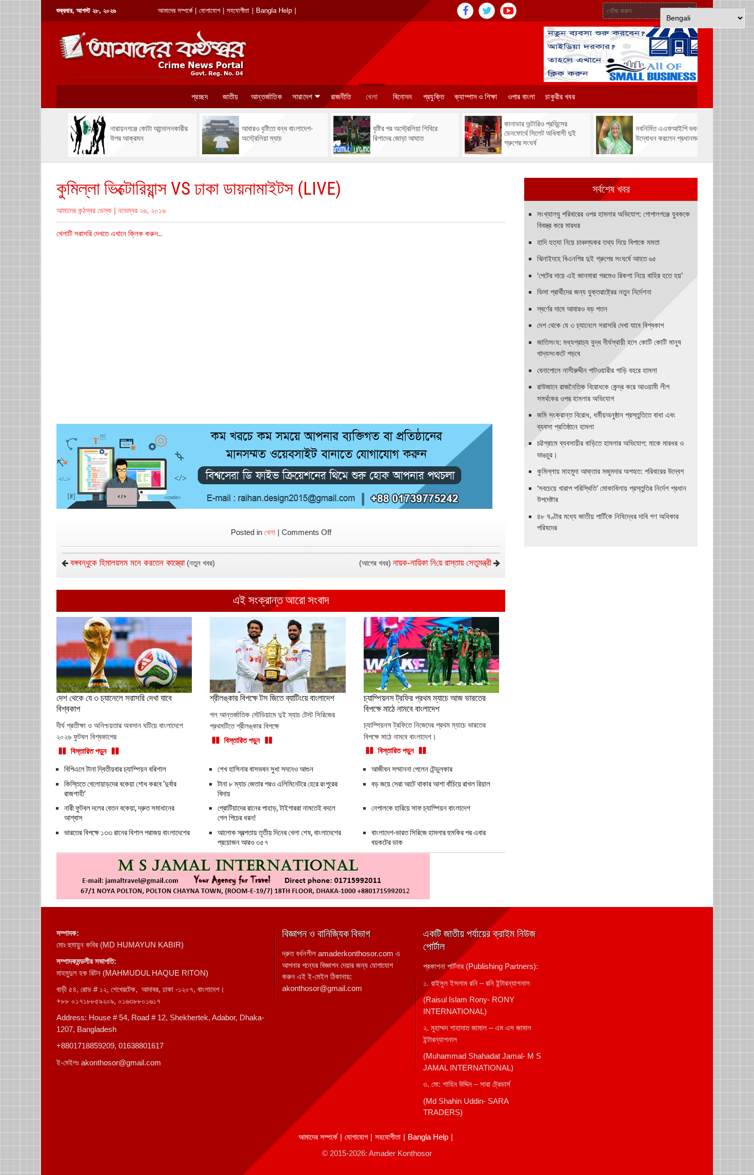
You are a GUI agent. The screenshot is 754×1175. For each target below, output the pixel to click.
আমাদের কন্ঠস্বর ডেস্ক (84, 210)
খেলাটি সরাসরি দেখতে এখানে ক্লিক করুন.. (109, 233)
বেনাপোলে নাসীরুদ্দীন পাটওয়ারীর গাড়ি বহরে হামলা (597, 370)
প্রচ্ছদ (199, 96)
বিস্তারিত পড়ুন (89, 751)
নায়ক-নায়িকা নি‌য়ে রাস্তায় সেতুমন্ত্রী (442, 563)
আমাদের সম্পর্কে (175, 10)
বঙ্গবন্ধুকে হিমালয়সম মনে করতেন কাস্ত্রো (127, 563)
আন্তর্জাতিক (266, 96)
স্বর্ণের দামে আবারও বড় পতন (572, 308)
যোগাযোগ (209, 10)
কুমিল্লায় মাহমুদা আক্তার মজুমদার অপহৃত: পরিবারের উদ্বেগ (610, 471)
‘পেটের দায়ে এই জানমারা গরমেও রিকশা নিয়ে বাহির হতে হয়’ (610, 275)
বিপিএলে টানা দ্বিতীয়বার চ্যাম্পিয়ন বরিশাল (115, 769)
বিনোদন (402, 96)
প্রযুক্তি (433, 96)
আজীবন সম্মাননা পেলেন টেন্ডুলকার (411, 769)
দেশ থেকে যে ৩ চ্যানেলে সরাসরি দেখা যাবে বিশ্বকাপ (600, 325)
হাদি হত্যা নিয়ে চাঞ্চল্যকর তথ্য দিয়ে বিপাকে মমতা (598, 242)
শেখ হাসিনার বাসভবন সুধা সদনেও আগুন (265, 769)
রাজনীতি (341, 96)
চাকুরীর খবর (559, 96)
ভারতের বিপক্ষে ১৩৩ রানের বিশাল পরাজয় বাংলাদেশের (127, 832)
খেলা (372, 96)
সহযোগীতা (238, 10)
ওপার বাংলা (521, 96)
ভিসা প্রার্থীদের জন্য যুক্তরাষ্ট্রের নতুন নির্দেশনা (594, 291)
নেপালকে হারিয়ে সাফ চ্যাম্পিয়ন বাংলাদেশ (420, 808)
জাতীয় (231, 96)
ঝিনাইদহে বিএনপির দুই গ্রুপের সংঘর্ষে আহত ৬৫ (597, 258)
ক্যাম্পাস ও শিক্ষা (476, 96)
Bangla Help (274, 10)
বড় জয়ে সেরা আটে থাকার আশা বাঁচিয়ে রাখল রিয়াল (430, 784)
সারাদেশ (302, 96)
